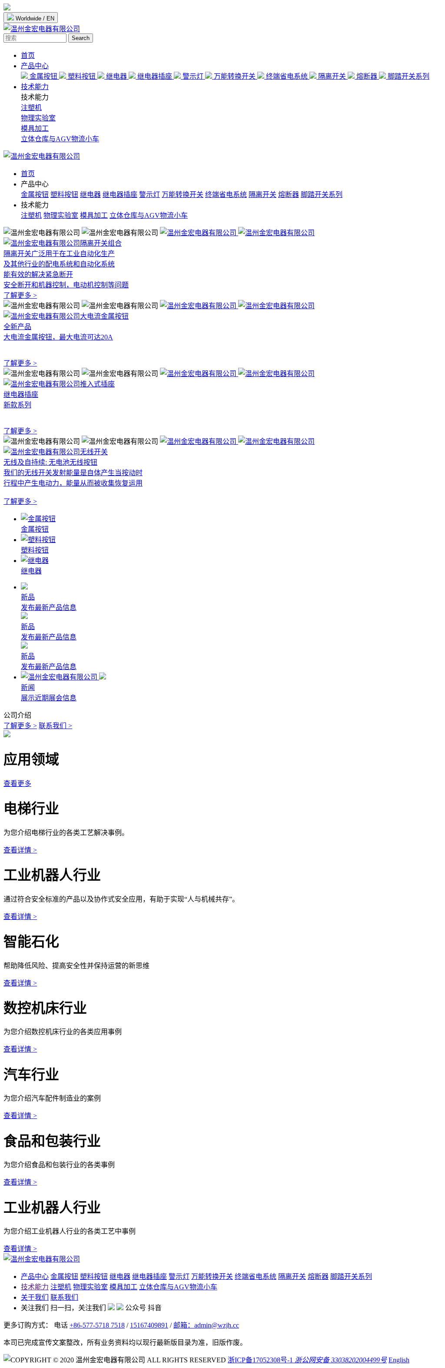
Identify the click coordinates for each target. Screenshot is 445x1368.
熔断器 (367, 76)
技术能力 (35, 86)
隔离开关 (332, 76)
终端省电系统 (286, 76)
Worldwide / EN (34, 18)
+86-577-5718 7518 (97, 1325)
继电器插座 (155, 76)
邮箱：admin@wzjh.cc (206, 1325)
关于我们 (35, 1297)
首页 (28, 55)
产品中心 (35, 66)
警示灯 (193, 76)
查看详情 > (20, 850)
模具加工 (35, 128)
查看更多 (17, 783)
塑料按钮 (81, 76)
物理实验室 (38, 118)
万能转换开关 (234, 76)
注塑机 (31, 107)
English (399, 1360)
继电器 (116, 76)
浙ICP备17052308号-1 (260, 1360)
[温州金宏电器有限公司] (41, 156)
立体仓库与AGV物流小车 (60, 139)
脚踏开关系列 (407, 76)
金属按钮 (43, 76)
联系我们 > (55, 725)
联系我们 (64, 1297)
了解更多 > (20, 725)
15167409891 (149, 1325)
